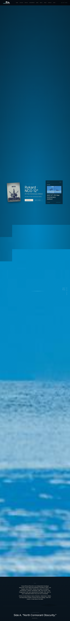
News (37, 2)
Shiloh (49, 596)
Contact (50, 2)
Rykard (29, 596)
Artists (26, 2)
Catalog (21, 2)
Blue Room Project (27, 597)
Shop (54, 2)
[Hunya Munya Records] (7, 2)
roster (28, 599)
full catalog (42, 597)
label (41, 599)
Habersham (44, 596)
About (41, 2)
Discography (32, 2)
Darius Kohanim (35, 596)
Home (17, 2)
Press (45, 2)
